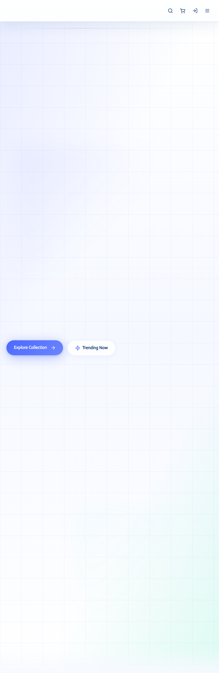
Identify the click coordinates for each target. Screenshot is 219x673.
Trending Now (95, 347)
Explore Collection (30, 347)
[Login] (195, 10)
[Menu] (207, 10)
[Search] (170, 10)
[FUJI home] (7, 11)
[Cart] (182, 10)
